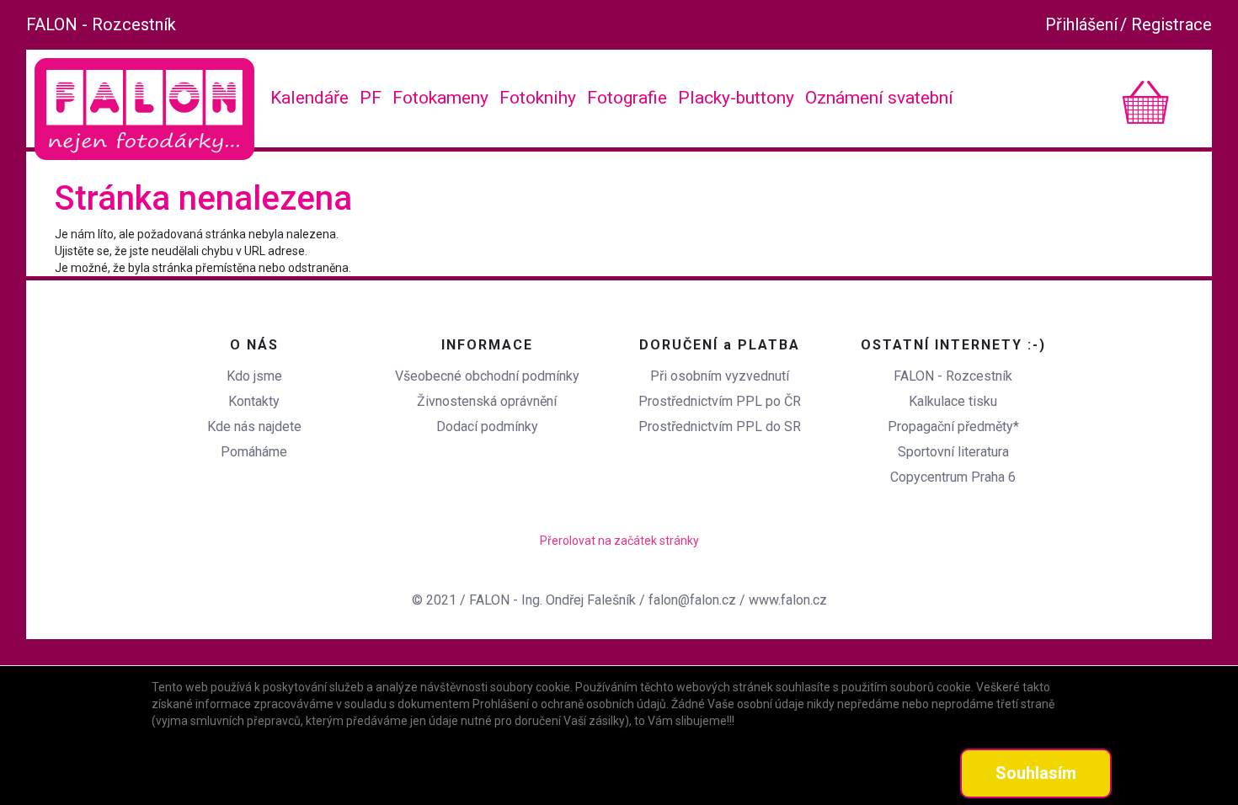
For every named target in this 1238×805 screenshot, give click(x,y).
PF (371, 98)
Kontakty (254, 401)
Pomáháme (254, 452)
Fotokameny (440, 98)
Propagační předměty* (953, 426)
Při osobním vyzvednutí (719, 376)
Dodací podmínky (487, 426)
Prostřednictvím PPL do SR (719, 426)
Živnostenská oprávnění (487, 401)
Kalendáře (309, 98)
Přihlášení (1081, 24)
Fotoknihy (537, 98)
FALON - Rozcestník (101, 24)
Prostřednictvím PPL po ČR (719, 401)
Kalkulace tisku (953, 401)
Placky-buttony (736, 98)
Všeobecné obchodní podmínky (487, 376)
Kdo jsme (254, 376)
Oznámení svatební (879, 98)
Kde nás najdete (254, 426)
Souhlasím (1035, 773)
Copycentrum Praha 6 (953, 477)
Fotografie (627, 98)
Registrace (1171, 24)
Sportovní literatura (953, 452)
